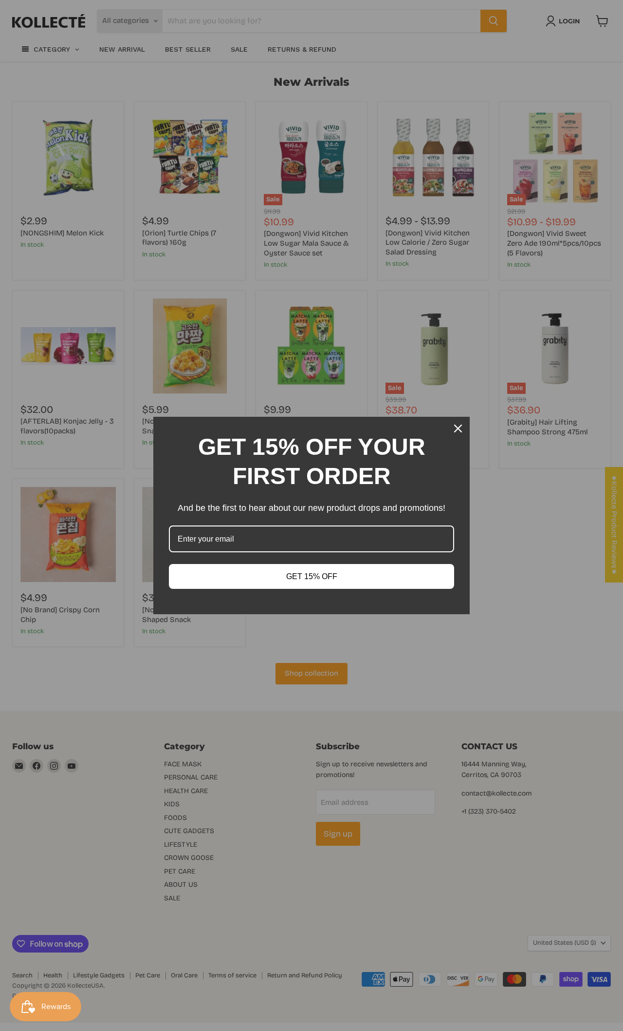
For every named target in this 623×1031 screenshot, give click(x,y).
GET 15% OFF (311, 576)
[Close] (458, 428)
